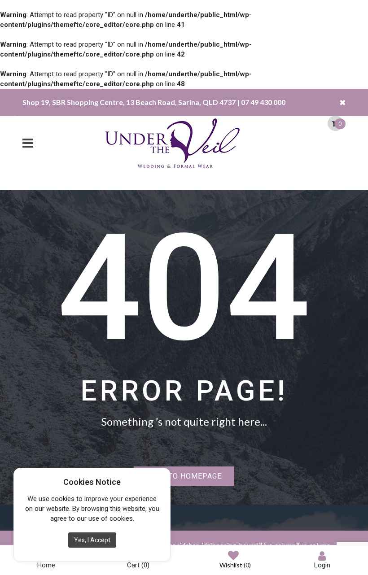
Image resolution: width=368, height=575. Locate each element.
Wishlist (235, 565)
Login (322, 565)
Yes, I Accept (92, 540)
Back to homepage (184, 476)
